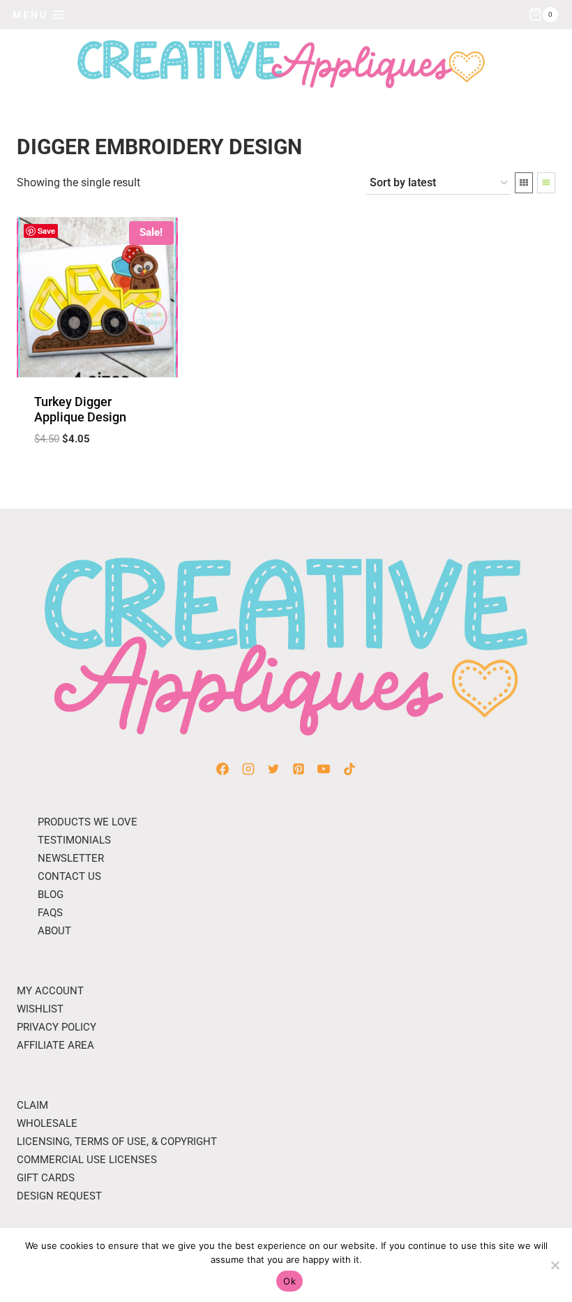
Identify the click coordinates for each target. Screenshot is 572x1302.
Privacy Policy (56, 1027)
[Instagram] (248, 768)
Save (46, 230)
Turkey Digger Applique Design (80, 409)
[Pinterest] (298, 768)
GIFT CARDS (46, 1178)
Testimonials (74, 840)
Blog (50, 894)
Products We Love (87, 822)
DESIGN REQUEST (59, 1196)
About (54, 931)
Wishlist (40, 1009)
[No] (555, 1265)
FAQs (50, 912)
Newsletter (71, 858)
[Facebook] (222, 768)
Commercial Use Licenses (87, 1159)
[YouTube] (323, 768)
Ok (289, 1281)
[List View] (546, 182)
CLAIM (32, 1105)
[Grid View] (524, 182)
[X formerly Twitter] (273, 768)
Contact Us (69, 876)
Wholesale (47, 1123)
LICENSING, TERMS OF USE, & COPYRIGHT (117, 1141)
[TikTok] (349, 768)
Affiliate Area (55, 1045)
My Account (50, 991)
